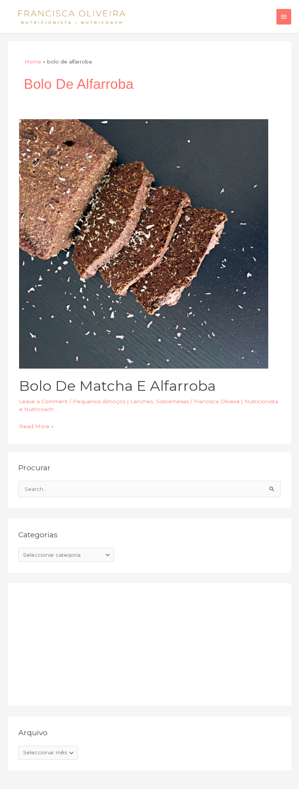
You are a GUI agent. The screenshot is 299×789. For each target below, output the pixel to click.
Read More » (36, 425)
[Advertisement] (76, 643)
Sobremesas (172, 401)
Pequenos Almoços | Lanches (113, 401)
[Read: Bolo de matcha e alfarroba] (143, 243)
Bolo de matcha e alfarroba (117, 385)
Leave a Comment (43, 401)
